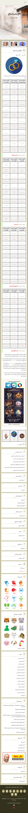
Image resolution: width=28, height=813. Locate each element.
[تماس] (10, 791)
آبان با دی (14, 273)
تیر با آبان (22, 201)
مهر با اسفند (22, 281)
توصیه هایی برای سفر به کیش (19, 719)
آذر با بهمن (6, 277)
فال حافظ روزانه (21, 745)
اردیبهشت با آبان (14, 126)
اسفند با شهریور (6, 320)
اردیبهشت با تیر (14, 103)
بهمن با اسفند (14, 346)
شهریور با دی (6, 210)
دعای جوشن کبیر (21, 535)
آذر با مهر (6, 260)
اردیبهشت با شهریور (14, 115)
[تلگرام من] (21, 791)
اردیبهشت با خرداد (14, 98)
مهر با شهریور (21, 256)
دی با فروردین (21, 296)
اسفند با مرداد (6, 315)
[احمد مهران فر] (22, 44)
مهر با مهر (22, 260)
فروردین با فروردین (22, 86)
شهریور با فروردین (6, 164)
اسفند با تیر (6, 311)
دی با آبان (22, 329)
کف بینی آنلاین (21, 516)
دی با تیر (21, 311)
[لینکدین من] (12, 794)
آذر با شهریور (6, 256)
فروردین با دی (21, 139)
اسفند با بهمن (6, 342)
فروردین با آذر (22, 133)
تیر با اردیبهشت (22, 170)
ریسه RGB (22, 568)
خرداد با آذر (6, 133)
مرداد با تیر (14, 181)
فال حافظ (22, 742)
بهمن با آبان (14, 329)
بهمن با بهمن (14, 342)
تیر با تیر (21, 181)
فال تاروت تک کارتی (20, 667)
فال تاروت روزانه (11, 363)
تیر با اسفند (22, 220)
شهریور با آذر (6, 205)
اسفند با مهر (6, 325)
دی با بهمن (22, 342)
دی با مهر (22, 325)
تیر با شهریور (22, 193)
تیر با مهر (22, 197)
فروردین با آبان (22, 127)
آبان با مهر (14, 260)
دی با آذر (22, 333)
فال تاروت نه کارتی (21, 681)
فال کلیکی (22, 548)
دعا (23, 538)
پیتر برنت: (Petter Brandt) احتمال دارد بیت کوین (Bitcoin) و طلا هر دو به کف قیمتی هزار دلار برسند (14, 715)
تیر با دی (21, 210)
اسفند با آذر (6, 333)
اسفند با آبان (6, 329)
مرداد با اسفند (14, 220)
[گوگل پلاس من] (3, 791)
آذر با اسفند (6, 281)
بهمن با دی (14, 337)
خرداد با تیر (6, 104)
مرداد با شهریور (14, 192)
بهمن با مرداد (14, 315)
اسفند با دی (6, 337)
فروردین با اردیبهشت (22, 92)
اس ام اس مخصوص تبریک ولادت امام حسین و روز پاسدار (14, 467)
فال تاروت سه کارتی (20, 670)
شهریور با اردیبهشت (6, 170)
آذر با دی (6, 273)
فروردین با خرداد (22, 98)
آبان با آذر (14, 269)
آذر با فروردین (6, 233)
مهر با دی (22, 273)
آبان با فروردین (14, 233)
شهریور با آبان (6, 201)
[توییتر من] (7, 791)
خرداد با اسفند (6, 150)
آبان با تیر (14, 247)
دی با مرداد (22, 315)
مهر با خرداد (22, 243)
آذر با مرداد (6, 252)
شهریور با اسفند (6, 219)
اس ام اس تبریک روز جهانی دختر (18, 462)
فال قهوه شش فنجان (20, 506)
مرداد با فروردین (14, 164)
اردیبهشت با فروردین (14, 86)
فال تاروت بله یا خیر (20, 692)
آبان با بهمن (14, 277)
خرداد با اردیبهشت (6, 92)
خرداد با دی (6, 139)
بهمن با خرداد (14, 306)
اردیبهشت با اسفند (14, 149)
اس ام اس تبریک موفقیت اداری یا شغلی (17, 464)
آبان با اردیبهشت (14, 238)
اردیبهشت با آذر (14, 132)
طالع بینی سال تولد (21, 648)
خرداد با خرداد (6, 99)
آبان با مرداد (14, 252)
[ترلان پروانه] (14, 44)
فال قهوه (22, 500)
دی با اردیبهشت (22, 301)
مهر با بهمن (22, 277)
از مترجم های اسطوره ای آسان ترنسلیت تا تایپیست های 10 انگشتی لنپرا (14, 728)
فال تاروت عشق (14, 360)
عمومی (18, 444)
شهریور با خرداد (6, 176)
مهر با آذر (22, 269)
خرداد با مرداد (6, 110)
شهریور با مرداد (6, 186)
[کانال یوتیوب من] (15, 794)
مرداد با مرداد (14, 187)
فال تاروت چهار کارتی (20, 672)
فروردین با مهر (22, 121)
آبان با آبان (14, 264)
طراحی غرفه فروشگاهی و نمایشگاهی (17, 725)
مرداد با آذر (14, 205)
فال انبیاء (22, 490)
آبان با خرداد (14, 243)
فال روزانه (11, 365)
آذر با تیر (6, 247)
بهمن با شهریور (14, 321)
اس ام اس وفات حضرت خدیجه (18, 459)
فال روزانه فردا (21, 781)
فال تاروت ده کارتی (20, 684)
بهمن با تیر (14, 311)
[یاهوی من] (24, 791)
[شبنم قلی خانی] (6, 44)
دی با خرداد (22, 306)
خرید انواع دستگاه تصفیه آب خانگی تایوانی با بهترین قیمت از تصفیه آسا (14, 706)
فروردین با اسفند (22, 149)
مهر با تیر (22, 247)
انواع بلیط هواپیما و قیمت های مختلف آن (17, 722)
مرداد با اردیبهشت (14, 170)
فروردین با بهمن (22, 144)
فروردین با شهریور (22, 115)
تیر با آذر (22, 205)
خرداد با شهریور (6, 115)
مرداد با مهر (14, 197)
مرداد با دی (14, 210)
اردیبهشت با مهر (14, 120)
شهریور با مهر (6, 197)
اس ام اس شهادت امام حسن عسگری (17, 456)
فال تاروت (22, 695)
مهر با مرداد (22, 252)
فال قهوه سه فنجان (21, 503)
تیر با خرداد (22, 177)
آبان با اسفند (14, 281)
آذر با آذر (6, 269)
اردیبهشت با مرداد (14, 109)
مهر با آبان (22, 264)
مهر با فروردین (22, 233)
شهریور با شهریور (6, 192)
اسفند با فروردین (6, 295)
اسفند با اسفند (6, 346)
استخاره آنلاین (21, 480)
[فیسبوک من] (17, 791)
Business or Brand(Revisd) (20, 709)
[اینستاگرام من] (14, 791)
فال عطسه (22, 771)
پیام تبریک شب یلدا (20, 751)
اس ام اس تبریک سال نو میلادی (18, 470)
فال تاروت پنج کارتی (20, 675)
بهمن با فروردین (14, 295)
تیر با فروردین (21, 165)
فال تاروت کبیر (21, 661)
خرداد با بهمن (6, 145)
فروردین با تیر (21, 104)
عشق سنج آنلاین (21, 558)
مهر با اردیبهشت (22, 238)
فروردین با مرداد (22, 109)
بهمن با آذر (14, 333)
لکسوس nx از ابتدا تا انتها (19, 712)
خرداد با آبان (6, 127)
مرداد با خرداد (14, 177)
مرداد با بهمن (14, 214)
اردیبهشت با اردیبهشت (14, 92)
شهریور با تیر (6, 181)
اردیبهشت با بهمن (14, 144)
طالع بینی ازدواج (14, 14)
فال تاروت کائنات (21, 664)
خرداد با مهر (6, 121)
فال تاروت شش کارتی (20, 678)
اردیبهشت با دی (14, 138)
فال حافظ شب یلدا (21, 748)
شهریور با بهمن (6, 214)
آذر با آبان (6, 264)
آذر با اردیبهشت (6, 238)
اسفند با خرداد (6, 306)
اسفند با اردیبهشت (6, 301)
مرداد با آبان (14, 201)
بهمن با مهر (14, 325)
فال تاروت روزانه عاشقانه (19, 690)
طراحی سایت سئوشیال (20, 732)
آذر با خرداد (6, 243)
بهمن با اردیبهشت (14, 301)
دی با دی (21, 337)
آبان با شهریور (14, 256)
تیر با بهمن (22, 214)
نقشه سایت (9, 803)
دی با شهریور (22, 321)
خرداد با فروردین (6, 86)
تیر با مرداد (22, 187)
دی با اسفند (22, 346)
